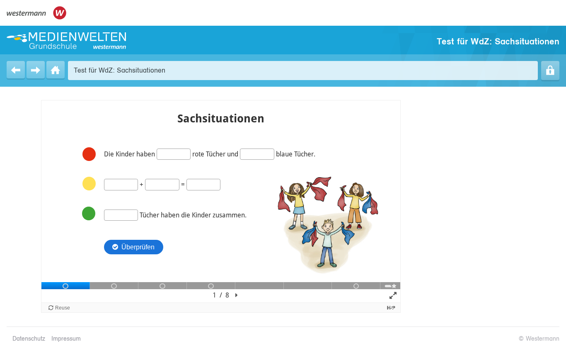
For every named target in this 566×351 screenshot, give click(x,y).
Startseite (55, 69)
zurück (16, 69)
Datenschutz (28, 339)
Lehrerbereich (550, 70)
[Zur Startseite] (66, 40)
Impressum (66, 339)
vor (36, 69)
